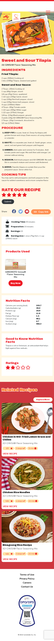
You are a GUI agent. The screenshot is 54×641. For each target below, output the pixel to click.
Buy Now (15, 283)
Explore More (43, 400)
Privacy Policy (27, 578)
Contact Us (27, 586)
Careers (27, 582)
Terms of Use (27, 574)
